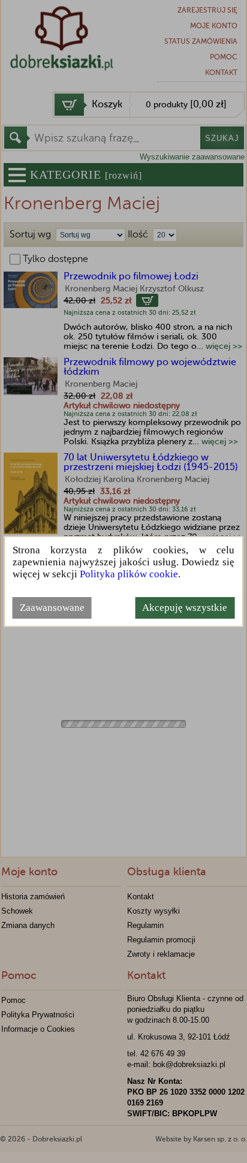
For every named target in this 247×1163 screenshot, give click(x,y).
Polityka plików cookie (129, 574)
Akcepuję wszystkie (184, 607)
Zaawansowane (52, 607)
